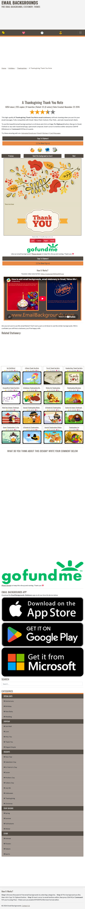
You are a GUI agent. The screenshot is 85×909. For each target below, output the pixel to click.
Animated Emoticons (28, 133)
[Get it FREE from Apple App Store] (42, 609)
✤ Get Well (8, 726)
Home (4, 68)
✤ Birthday (8, 706)
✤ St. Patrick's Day (10, 767)
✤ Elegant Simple (10, 747)
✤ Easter (7, 772)
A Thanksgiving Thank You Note (40, 68)
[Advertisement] (57, 14)
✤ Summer (7, 818)
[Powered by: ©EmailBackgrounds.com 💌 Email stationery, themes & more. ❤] (42, 180)
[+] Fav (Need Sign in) (43, 143)
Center (39, 241)
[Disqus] (42, 479)
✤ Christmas (8, 803)
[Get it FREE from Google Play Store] (42, 634)
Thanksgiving (22, 68)
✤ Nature (7, 849)
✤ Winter (7, 829)
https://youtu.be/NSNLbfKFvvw (52, 274)
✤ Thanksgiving (9, 798)
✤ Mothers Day (9, 778)
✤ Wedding (8, 717)
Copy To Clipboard (42, 138)
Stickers (45, 133)
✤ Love (6, 731)
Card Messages (55, 133)
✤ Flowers (7, 844)
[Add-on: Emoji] (40, 150)
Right (46, 241)
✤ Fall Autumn (9, 824)
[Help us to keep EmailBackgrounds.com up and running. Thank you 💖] (42, 248)
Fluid (52, 241)
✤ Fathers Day (9, 783)
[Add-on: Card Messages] (55, 150)
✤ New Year (8, 757)
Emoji (39, 133)
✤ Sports (7, 854)
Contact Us (26, 906)
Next (74, 156)
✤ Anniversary (9, 701)
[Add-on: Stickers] (47, 150)
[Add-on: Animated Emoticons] (32, 150)
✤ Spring (7, 813)
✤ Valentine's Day (10, 762)
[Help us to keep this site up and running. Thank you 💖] (42, 572)
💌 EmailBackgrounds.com (46, 237)
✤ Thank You (8, 742)
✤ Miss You (8, 737)
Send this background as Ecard (42, 156)
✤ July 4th (7, 788)
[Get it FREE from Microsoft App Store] (42, 662)
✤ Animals (7, 838)
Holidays (11, 68)
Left (32, 241)
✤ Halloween (8, 793)
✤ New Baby (8, 711)
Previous (11, 156)
